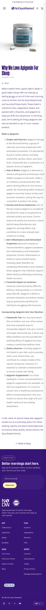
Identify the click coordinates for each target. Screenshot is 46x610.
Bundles (5, 543)
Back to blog (24, 443)
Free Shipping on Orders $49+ (23, 2)
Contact (27, 554)
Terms (26, 564)
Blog (4, 569)
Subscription (29, 559)
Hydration (6, 533)
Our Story (6, 554)
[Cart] (42, 8)
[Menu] (4, 8)
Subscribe (9, 485)
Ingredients (28, 533)
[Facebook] (15, 603)
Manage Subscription (33, 574)
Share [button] (6, 83)
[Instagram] (4, 603)
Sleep (4, 538)
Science (27, 528)
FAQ (25, 543)
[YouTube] (20, 603)
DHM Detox (6, 528)
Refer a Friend (7, 564)
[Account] (37, 8)
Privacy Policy (29, 569)
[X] (9, 603)
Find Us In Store (8, 559)
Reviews (27, 538)
